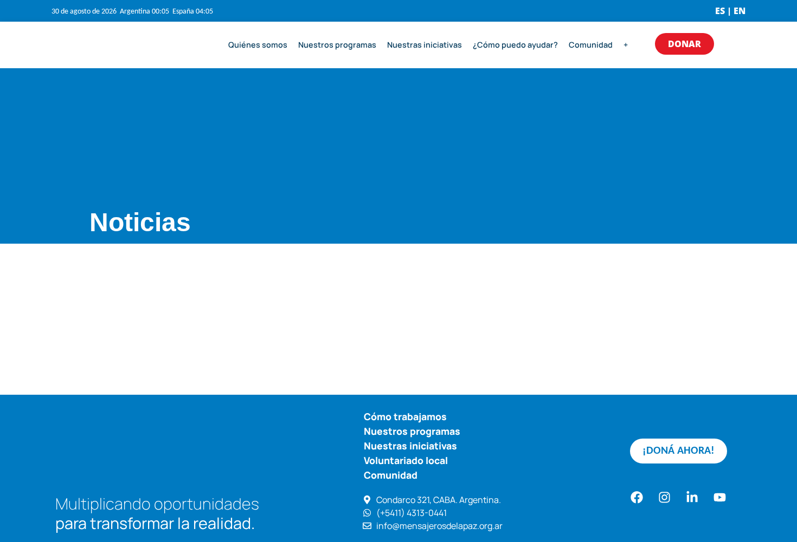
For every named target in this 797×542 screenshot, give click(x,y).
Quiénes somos (257, 45)
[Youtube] (720, 497)
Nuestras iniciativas (424, 45)
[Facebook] (637, 497)
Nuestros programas (337, 45)
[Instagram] (664, 497)
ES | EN (730, 11)
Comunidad (591, 45)
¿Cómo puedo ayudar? (515, 45)
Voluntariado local (406, 460)
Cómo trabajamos (405, 416)
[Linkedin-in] (692, 497)
